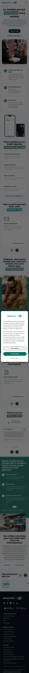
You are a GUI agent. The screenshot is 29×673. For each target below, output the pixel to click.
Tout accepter (15, 354)
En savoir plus (14, 358)
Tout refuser (15, 348)
